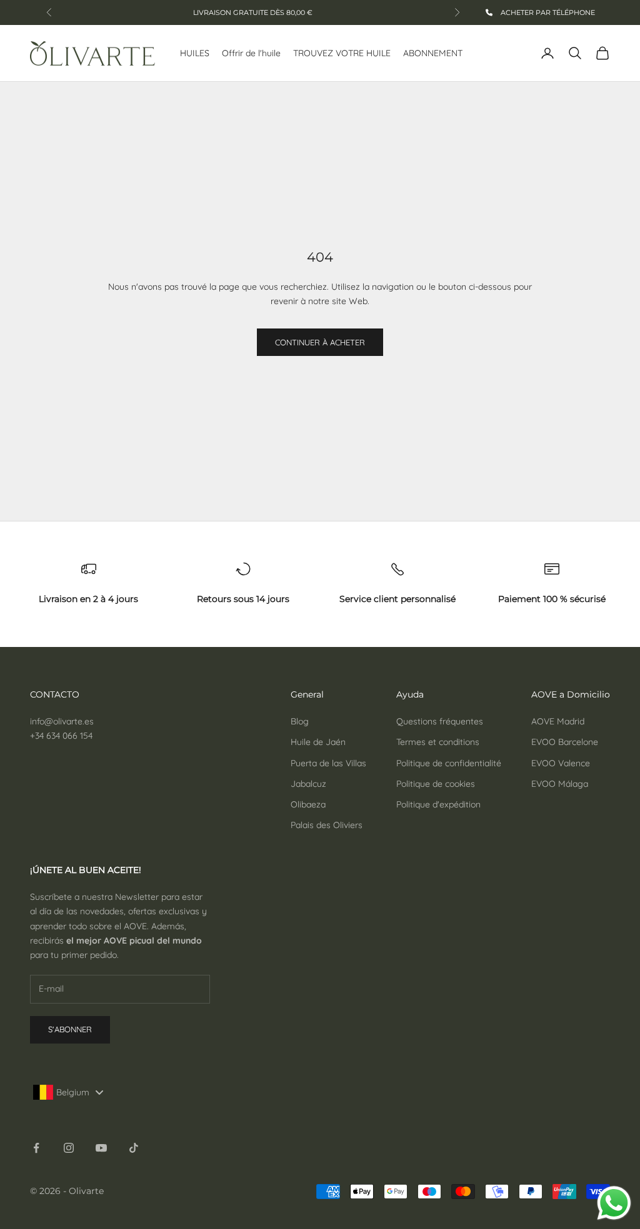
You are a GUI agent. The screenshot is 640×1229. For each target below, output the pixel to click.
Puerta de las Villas (328, 763)
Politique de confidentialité (448, 763)
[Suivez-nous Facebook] (36, 1148)
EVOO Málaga (559, 783)
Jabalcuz (308, 783)
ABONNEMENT (432, 53)
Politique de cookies (435, 783)
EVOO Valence (560, 763)
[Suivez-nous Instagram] (68, 1148)
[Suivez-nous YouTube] (101, 1148)
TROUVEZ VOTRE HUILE (342, 53)
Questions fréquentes (439, 721)
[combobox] (71, 1092)
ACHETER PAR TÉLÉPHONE (547, 12)
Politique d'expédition (438, 804)
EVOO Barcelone (564, 742)
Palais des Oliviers (326, 825)
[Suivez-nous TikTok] (134, 1148)
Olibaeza (308, 804)
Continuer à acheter (320, 342)
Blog (300, 721)
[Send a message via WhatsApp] (614, 1203)
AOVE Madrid (557, 721)
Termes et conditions (437, 742)
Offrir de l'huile (251, 53)
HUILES (194, 53)
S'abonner (70, 1029)
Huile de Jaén (318, 742)
